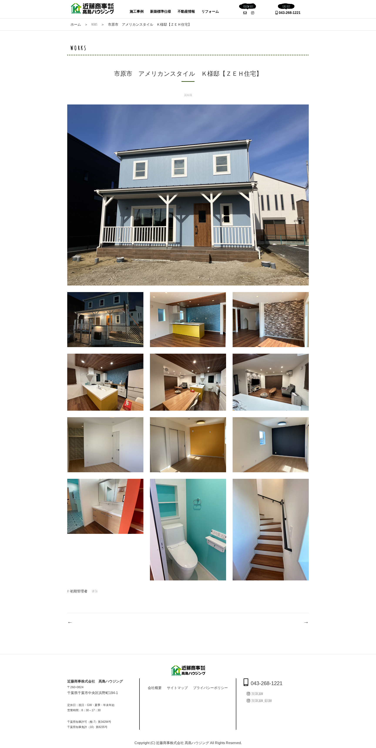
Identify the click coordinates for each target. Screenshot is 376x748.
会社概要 (155, 688)
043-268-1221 (289, 13)
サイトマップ (177, 688)
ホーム (75, 24)
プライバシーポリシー (210, 688)
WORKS (94, 24)
